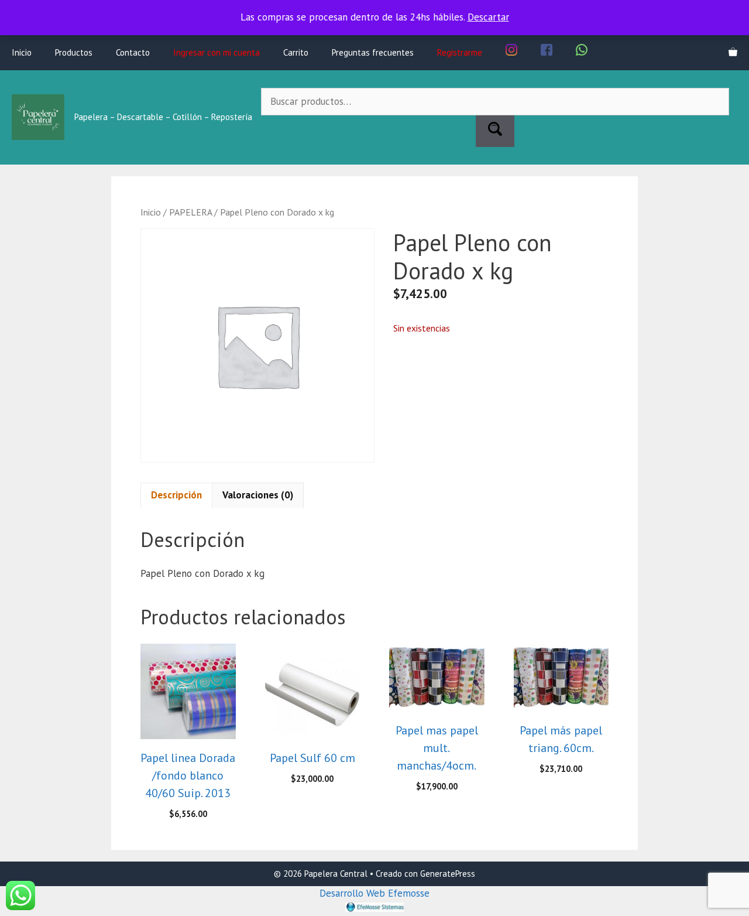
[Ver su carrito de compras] (733, 52)
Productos (73, 52)
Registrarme (459, 52)
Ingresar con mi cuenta (216, 52)
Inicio (22, 52)
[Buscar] (495, 131)
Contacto (133, 52)
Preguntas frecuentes (373, 52)
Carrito (295, 52)
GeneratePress (447, 873)
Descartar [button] (488, 17)
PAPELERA (190, 212)
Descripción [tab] (176, 494)
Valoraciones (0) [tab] (257, 494)
